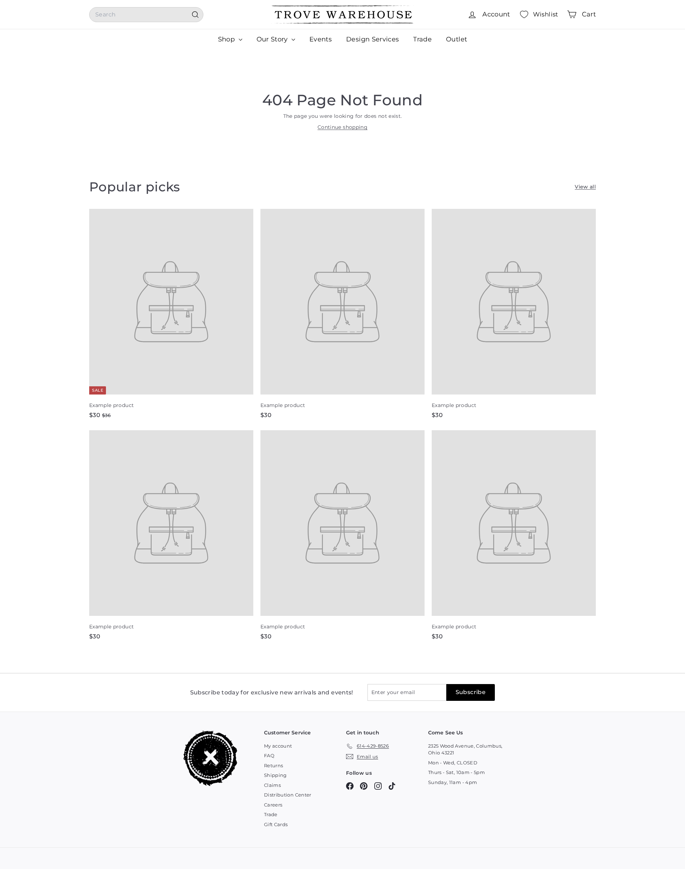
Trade (422, 39)
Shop (227, 39)
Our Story (273, 39)
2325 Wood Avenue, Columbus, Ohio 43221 (465, 749)
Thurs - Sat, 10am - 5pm (456, 772)
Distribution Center (287, 795)
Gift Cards (276, 824)
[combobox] (146, 14)
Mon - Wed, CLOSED (452, 762)
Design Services (372, 39)
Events (320, 39)
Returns (273, 765)
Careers (273, 805)
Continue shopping (342, 127)
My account (278, 746)
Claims (272, 785)
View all (585, 187)
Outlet (456, 39)
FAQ (269, 755)
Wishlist (545, 14)
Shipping (275, 775)
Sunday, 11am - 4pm (452, 782)
